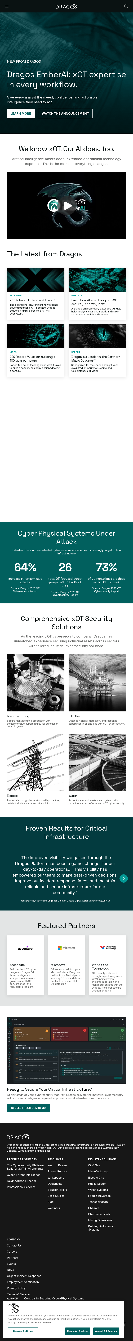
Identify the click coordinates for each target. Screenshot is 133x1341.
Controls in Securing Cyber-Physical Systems (54, 1298)
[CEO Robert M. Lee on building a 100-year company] (35, 336)
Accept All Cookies (106, 1331)
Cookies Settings (23, 1331)
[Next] (123, 878)
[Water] (97, 762)
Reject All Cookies (77, 1331)
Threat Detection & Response (33, 486)
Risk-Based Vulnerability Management (29, 461)
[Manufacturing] (35, 682)
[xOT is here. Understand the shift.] (35, 280)
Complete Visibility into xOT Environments (32, 438)
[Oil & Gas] (97, 682)
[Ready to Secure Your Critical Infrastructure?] (66, 1050)
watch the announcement (65, 113)
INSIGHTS (76, 295)
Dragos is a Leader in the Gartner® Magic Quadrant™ (95, 358)
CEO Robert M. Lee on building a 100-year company (32, 358)
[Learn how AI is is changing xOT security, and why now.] (97, 280)
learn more (21, 113)
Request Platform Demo (66, 511)
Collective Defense (25, 505)
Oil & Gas (74, 716)
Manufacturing (18, 716)
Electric (12, 796)
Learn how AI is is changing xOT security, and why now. (94, 302)
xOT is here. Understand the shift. (34, 300)
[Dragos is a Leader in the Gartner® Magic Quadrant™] (97, 336)
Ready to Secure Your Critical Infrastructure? (49, 1089)
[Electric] (35, 762)
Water (73, 796)
